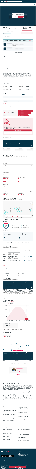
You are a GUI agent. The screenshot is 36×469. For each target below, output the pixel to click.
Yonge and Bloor (3, 4)
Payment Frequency (6, 172)
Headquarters (3, 464)
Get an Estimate (18, 130)
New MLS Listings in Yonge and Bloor (24, 427)
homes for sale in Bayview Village (23, 419)
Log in (15, 16)
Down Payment (5, 163)
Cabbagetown (8, 389)
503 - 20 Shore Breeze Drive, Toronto (24, 429)
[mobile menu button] (34, 1)
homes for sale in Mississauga (7, 433)
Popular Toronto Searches (22, 405)
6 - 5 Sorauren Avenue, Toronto (23, 438)
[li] (21, 459)
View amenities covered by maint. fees (18, 65)
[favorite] (13, 282)
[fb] (20, 459)
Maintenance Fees (5, 184)
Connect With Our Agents (22, 465)
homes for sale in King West (22, 412)
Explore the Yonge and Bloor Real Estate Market (9, 406)
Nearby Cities (5, 427)
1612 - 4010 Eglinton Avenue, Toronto (23, 434)
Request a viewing (18, 467)
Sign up (21, 16)
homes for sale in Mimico (22, 411)
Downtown (7, 4)
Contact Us (20, 464)
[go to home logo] (5, 452)
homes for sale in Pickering (7, 436)
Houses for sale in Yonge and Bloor (8, 420)
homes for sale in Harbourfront (23, 416)
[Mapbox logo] (5, 351)
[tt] (19, 459)
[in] (23, 459)
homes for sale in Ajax (6, 439)
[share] (34, 4)
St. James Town (27, 388)
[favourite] (32, 4)
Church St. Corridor (15, 389)
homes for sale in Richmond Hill (8, 429)
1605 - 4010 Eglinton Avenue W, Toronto (24, 440)
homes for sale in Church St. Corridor (24, 417)
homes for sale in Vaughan (7, 430)
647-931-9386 (18, 371)
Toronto (10, 4)
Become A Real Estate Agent (5, 465)
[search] (13, 1)
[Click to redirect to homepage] (2, 1)
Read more (5, 79)
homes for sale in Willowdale (22, 407)
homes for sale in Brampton (7, 437)
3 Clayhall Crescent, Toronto (22, 430)
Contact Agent (18, 374)
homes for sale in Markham (7, 432)
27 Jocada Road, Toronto (22, 437)
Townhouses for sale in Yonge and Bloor (9, 414)
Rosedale (4, 389)
